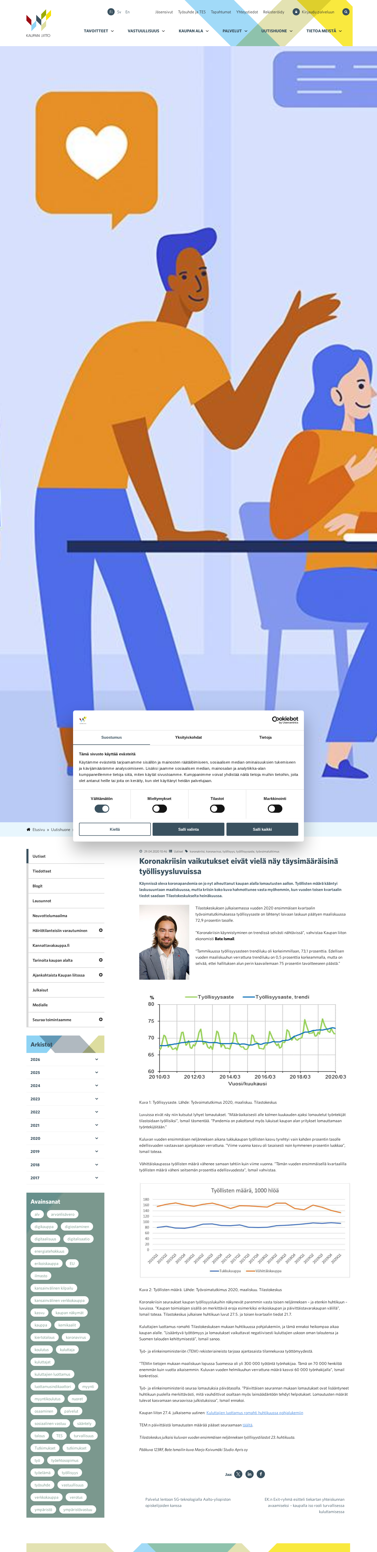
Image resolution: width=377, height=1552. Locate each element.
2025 (35, 1072)
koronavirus (213, 851)
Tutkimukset (45, 1448)
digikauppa (44, 1226)
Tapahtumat (221, 11)
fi (111, 11)
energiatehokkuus (49, 1251)
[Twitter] (238, 1474)
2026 (35, 1059)
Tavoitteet (96, 30)
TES (59, 1435)
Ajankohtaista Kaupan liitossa (59, 975)
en (127, 11)
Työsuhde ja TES (192, 11)
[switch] (159, 808)
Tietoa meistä (321, 30)
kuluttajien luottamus (52, 1374)
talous (40, 1435)
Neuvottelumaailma (50, 915)
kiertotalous (45, 1337)
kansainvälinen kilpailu (54, 1288)
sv (119, 11)
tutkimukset (76, 1448)
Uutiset (178, 851)
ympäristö (43, 1509)
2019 (35, 1151)
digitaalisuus (45, 1238)
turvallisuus (84, 1435)
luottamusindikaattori (53, 1386)
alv (37, 1214)
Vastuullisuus (143, 30)
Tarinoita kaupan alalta (53, 960)
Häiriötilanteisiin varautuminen (60, 930)
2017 (35, 1177)
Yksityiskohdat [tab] (188, 737)
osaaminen (44, 1411)
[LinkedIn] (249, 1474)
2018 (35, 1164)
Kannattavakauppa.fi (51, 945)
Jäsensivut (164, 11)
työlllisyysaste (245, 851)
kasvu (39, 1312)
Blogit (38, 886)
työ (37, 1460)
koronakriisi (197, 851)
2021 (35, 1125)
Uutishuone (274, 30)
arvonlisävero (62, 1214)
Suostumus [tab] (111, 737)
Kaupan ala (191, 30)
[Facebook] (261, 1474)
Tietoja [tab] (265, 737)
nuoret (77, 1398)
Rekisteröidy (273, 11)
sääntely (84, 1423)
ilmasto (41, 1275)
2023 (35, 1099)
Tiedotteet (42, 871)
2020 (35, 1138)
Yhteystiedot (247, 11)
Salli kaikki (262, 829)
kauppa (41, 1325)
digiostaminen (77, 1226)
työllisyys (229, 851)
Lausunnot (42, 900)
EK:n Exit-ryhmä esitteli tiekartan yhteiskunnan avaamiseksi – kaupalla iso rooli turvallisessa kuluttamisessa (304, 1505)
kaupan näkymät (70, 1312)
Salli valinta (188, 829)
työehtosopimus (64, 1460)
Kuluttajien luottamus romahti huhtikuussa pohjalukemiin (254, 1412)
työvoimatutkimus (267, 851)
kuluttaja (67, 1349)
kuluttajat (43, 1362)
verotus (76, 1497)
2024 (35, 1085)
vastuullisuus (73, 1485)
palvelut (71, 1411)
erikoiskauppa (46, 1263)
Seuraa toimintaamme (52, 1019)
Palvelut (232, 30)
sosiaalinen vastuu (50, 1423)
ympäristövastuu (77, 1509)
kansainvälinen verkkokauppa (60, 1300)
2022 (35, 1112)
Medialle (40, 1004)
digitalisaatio (78, 1238)
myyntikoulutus (48, 1398)
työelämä (43, 1472)
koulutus (42, 1349)
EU (72, 1263)
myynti (88, 1386)
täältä (247, 1425)
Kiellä (115, 829)
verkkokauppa (46, 1497)
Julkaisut (40, 990)
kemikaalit (67, 1325)
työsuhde (42, 1485)
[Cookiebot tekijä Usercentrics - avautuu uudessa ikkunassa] (275, 720)
